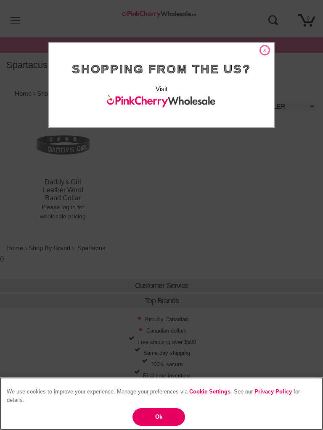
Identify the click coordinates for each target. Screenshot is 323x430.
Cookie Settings (209, 391)
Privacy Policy (273, 391)
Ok (158, 417)
